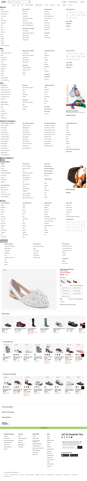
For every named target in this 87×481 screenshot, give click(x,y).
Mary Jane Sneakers (5, 139)
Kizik (24, 216)
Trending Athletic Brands (71, 123)
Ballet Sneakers (4, 127)
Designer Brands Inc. (37, 443)
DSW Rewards (21, 444)
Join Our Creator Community (36, 441)
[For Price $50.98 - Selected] (63, 281)
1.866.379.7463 (7, 442)
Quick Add (8, 365)
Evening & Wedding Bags (6, 172)
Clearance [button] (70, 5)
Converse (46, 92)
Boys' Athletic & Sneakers (49, 127)
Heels (2, 27)
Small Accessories (26, 188)
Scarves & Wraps (26, 184)
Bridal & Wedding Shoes (49, 16)
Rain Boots (3, 68)
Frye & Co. (3, 221)
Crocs (45, 62)
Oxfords (24, 74)
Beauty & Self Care (26, 168)
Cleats (2, 109)
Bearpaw (2, 205)
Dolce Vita (3, 216)
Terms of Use (21, 474)
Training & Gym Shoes (5, 150)
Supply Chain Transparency (29, 474)
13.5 (70, 59)
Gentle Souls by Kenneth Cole (50, 218)
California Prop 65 (75, 474)
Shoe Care (25, 186)
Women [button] (13, 5)
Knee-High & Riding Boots (28, 23)
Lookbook (64, 5)
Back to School (47, 13)
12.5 (84, 56)
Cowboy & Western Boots (27, 18)
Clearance (68, 29)
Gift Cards (20, 446)
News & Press (36, 438)
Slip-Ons (2, 75)
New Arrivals (46, 29)
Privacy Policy (6, 474)
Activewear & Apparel (27, 166)
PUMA (67, 139)
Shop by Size (4, 85)
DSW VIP (20, 442)
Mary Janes (3, 32)
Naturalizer (3, 225)
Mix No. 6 (68, 214)
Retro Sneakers (4, 143)
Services (6, 449)
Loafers (2, 29)
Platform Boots (50, 440)
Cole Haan (46, 59)
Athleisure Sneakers (5, 125)
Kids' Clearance (65, 244)
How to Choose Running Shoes (73, 149)
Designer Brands (48, 203)
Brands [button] (58, 5)
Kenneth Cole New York (49, 221)
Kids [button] (22, 5)
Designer (46, 20)
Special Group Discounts (38, 448)
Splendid (46, 230)
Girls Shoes (25, 85)
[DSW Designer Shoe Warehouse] (3, 1)
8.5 (73, 15)
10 (81, 15)
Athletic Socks (3, 187)
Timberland (46, 71)
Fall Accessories (47, 166)
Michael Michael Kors (48, 225)
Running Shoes (25, 35)
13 (75, 17)
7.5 (67, 15)
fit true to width (80, 299)
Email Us (6, 436)
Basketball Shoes (26, 127)
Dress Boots (25, 20)
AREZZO (46, 207)
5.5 (75, 12)
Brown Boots (25, 13)
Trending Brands (48, 179)
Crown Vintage (69, 209)
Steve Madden (3, 230)
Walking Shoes (25, 39)
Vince (45, 234)
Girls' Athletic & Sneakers (49, 125)
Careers (34, 436)
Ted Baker (46, 232)
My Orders (20, 440)
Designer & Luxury (26, 175)
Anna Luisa (68, 205)
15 (75, 59)
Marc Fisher (3, 223)
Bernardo (46, 212)
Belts (24, 170)
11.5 (70, 17)
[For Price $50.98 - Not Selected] (69, 281)
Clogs (2, 18)
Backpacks (3, 166)
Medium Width (69, 65)
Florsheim (46, 64)
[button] (11, 345)
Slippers (2, 41)
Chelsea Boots (3, 59)
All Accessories (26, 164)
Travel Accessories (26, 195)
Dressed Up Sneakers (27, 67)
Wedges (2, 43)
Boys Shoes (25, 100)
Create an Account (22, 438)
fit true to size (80, 285)
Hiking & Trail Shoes (5, 134)
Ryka (24, 227)
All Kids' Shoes (4, 102)
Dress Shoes (3, 23)
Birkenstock (46, 55)
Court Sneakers (26, 30)
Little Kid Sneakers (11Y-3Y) (49, 132)
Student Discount (37, 446)
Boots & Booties (4, 13)
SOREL (2, 227)
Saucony (24, 230)
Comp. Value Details (59, 474)
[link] (8, 330)
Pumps (2, 36)
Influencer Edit (47, 27)
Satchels (2, 177)
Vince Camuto (3, 236)
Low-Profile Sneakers (5, 136)
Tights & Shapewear (5, 196)
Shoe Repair (35, 452)
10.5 (84, 15)
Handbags (46, 35)
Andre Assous (47, 205)
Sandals (2, 38)
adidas (45, 53)
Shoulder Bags (3, 179)
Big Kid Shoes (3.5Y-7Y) (5, 94)
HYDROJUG (46, 190)
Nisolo (45, 227)
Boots (46, 5)
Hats (23, 182)
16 (78, 59)
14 (72, 59)
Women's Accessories (49, 168)
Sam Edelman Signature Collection (73, 216)
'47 (45, 181)
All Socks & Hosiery (5, 185)
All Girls (64, 255)
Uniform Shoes (4, 118)
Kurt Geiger (46, 223)
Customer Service (8, 447)
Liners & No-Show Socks (5, 194)
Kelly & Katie (68, 212)
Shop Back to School (70, 115)
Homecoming (46, 25)
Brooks (45, 57)
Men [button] (18, 5)
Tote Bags (3, 182)
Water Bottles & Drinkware (28, 197)
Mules (2, 34)
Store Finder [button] (6, 444)
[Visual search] (29, 2)
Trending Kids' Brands (49, 85)
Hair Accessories (26, 179)
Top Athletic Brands (27, 203)
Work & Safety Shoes (5, 45)
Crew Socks (3, 192)
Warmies (46, 197)
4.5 (70, 12)
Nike (45, 68)
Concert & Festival (48, 18)
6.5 (81, 12)
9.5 (78, 15)
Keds (24, 214)
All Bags (2, 164)
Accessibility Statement (50, 474)
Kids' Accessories (48, 173)
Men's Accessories (48, 171)
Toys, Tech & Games (26, 193)
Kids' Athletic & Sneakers (49, 123)
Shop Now (68, 192)
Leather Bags (3, 175)
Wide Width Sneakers (5, 154)
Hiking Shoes (3, 66)
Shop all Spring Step (64, 270)
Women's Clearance (8, 244)
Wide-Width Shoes (4, 77)
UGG (45, 103)
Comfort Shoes (4, 20)
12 (72, 17)
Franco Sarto (3, 218)
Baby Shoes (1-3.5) (4, 87)
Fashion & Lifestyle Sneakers (28, 33)
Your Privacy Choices (41, 474)
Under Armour (25, 234)
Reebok (67, 141)
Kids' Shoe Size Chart (5, 96)
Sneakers (49, 451)
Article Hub (46, 11)
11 (67, 17)
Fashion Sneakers (4, 132)
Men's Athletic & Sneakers (28, 123)
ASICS (67, 127)
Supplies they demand (72, 111)
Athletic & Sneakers (5, 11)
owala (45, 194)
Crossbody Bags (4, 170)
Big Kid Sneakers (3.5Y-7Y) (49, 134)
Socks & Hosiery (47, 37)
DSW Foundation (36, 450)
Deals (63, 261)
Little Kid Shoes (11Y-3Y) (5, 92)
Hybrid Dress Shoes (26, 69)
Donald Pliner (47, 216)
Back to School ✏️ (39, 5)
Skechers (46, 101)
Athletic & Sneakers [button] (29, 5)
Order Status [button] (7, 438)
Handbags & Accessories (9, 257)
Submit (80, 447)
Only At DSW (69, 203)
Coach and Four (69, 207)
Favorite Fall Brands (5, 203)
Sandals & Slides (36, 257)
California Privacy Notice (14, 474)
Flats (2, 25)
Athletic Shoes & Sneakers (28, 28)
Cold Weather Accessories (28, 172)
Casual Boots (25, 16)
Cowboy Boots (50, 459)
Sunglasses (25, 191)
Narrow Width (69, 21)
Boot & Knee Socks (4, 189)
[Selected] (4, 355)
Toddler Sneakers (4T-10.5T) (49, 130)
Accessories (47, 74)
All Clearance (65, 258)
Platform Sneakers (4, 141)
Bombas (45, 185)
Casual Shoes (3, 16)
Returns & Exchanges (9, 440)
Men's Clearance (37, 244)
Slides (48, 438)
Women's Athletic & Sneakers (7, 123)
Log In (19, 436)
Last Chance (65, 263)
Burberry (46, 214)
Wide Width (68, 23)
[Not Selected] (14, 355)
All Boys (64, 253)
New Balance (46, 66)
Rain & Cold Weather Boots (28, 25)
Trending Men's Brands (49, 50)
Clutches (2, 168)
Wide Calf (68, 26)
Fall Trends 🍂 (47, 23)
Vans (23, 236)
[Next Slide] (83, 326)
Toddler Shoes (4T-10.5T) (6, 89)
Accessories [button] (52, 5)
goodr (45, 188)
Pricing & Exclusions (67, 474)
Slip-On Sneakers (26, 37)
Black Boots (25, 11)
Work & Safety (50, 464)
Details (78, 444)
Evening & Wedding (26, 177)
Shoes (2, 9)
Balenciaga (46, 209)
